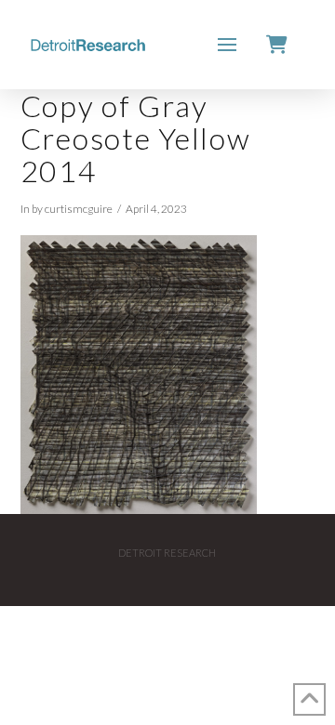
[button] (227, 44)
